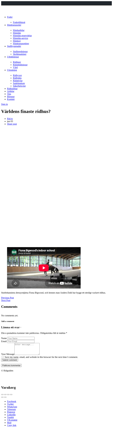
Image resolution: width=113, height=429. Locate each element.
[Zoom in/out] (11, 394)
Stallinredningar (20, 51)
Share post (12, 124)
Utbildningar (13, 57)
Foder (10, 17)
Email (4, 341)
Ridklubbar (12, 88)
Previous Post (7, 297)
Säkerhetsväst (19, 86)
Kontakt (11, 99)
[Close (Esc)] (2, 394)
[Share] (5, 394)
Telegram (11, 409)
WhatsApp (12, 406)
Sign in (4, 104)
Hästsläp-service (20, 38)
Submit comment (9, 360)
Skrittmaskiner (19, 54)
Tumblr (10, 417)
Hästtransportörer (21, 43)
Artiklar (10, 91)
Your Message (7, 354)
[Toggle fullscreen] (8, 394)
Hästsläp (17, 33)
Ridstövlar (18, 80)
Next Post (5, 300)
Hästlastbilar (18, 30)
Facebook (11, 401)
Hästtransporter (14, 25)
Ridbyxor (17, 75)
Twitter (10, 404)
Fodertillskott (19, 22)
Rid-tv (10, 118)
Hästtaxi (17, 41)
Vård (15, 67)
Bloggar (11, 96)
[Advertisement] (56, 148)
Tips (9, 94)
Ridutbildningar (20, 64)
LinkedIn (11, 414)
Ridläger (17, 62)
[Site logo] (6, 12)
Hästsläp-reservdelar (22, 35)
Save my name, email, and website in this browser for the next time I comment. (41, 357)
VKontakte (12, 420)
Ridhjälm (17, 78)
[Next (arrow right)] (5, 397)
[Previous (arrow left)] (2, 397)
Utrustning (12, 70)
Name (4, 338)
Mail (9, 422)
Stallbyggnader (14, 46)
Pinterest (11, 412)
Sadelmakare (19, 83)
